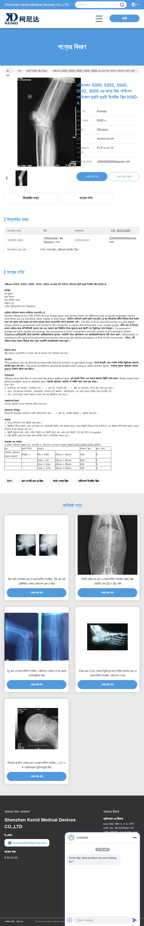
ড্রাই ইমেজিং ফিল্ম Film (36, 70)
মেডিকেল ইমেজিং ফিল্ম (88, 480)
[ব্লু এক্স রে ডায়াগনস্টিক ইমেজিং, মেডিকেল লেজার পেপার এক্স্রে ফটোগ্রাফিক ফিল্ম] (36, 637)
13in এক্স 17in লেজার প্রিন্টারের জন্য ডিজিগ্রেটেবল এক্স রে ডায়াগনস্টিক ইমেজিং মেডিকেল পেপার (107, 673)
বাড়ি (9, 71)
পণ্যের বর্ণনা (86, 198)
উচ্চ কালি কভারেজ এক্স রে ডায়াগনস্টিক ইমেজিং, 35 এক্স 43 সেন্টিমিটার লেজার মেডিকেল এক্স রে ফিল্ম (36, 581)
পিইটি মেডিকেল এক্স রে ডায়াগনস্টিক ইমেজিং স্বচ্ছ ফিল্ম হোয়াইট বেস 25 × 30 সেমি (108, 581)
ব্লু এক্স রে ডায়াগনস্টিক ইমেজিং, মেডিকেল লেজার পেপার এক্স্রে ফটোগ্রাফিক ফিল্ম (36, 673)
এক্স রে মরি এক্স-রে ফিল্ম (32, 480)
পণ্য (19, 70)
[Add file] (69, 920)
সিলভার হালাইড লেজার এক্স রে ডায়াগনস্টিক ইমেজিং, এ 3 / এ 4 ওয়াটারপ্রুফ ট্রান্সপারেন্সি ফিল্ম (37, 765)
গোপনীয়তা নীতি (9, 921)
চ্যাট (124, 18)
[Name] (122, 4)
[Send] (135, 920)
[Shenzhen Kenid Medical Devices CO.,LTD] (25, 18)
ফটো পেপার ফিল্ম (60, 480)
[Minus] (134, 837)
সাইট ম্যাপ (19, 921)
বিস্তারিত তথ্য (31, 198)
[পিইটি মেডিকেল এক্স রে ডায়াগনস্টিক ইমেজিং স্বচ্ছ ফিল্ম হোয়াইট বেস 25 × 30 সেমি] (107, 544)
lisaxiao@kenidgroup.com (29, 842)
